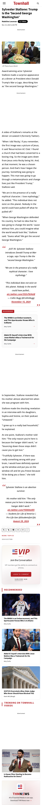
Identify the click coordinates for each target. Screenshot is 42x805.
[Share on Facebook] (13, 530)
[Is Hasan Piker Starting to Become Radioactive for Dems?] (21, 760)
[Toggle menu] (4, 3)
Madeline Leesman (9, 21)
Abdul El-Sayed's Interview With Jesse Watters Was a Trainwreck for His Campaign (19, 655)
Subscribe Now (21, 579)
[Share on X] (4, 530)
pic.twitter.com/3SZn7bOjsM (21, 294)
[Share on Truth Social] (9, 530)
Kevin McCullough (9, 696)
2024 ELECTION (7, 539)
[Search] (38, 3)
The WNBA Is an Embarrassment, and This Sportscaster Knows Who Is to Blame (20, 619)
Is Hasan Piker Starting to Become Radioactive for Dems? (17, 775)
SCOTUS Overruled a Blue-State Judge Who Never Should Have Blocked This (19, 692)
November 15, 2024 (21, 301)
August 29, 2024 (21, 521)
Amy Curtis (7, 624)
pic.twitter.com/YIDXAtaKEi (21, 509)
